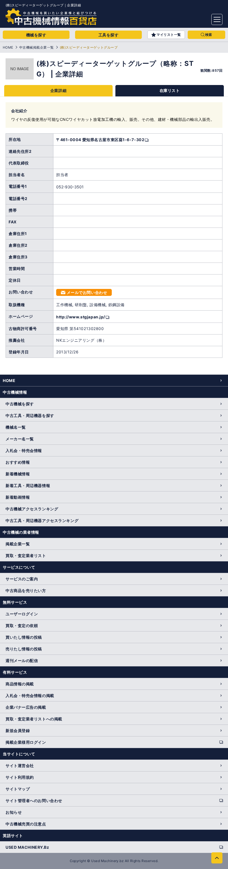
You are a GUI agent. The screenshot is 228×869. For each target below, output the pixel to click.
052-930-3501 (70, 186)
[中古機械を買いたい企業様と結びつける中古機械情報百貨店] (51, 16)
